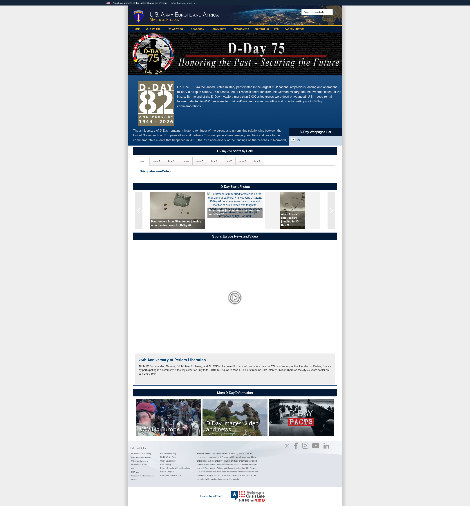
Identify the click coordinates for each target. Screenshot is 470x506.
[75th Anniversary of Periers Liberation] (235, 297)
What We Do (176, 29)
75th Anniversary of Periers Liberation (172, 359)
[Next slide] (331, 210)
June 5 (199, 161)
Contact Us (261, 29)
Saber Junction (295, 29)
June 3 (171, 161)
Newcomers (241, 29)
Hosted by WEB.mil (211, 496)
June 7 (228, 161)
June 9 (257, 161)
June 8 (242, 161)
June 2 (156, 161)
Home (137, 29)
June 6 (214, 161)
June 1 (142, 161)
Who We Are (153, 29)
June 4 (185, 161)
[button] (183, 3)
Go (299, 139)
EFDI (276, 29)
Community (219, 29)
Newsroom (197, 29)
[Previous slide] (138, 210)
